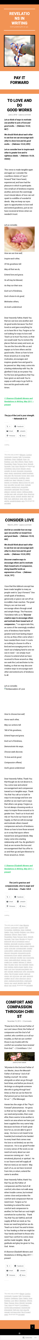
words (14, 985)
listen (6, 969)
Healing (6, 932)
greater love (8, 480)
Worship (22, 466)
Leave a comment (25, 115)
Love (12, 462)
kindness (15, 482)
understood (15, 499)
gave (28, 475)
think (5, 499)
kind (5, 967)
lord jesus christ (15, 1312)
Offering (21, 462)
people (21, 974)
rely (11, 976)
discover (7, 953)
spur (11, 983)
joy (11, 482)
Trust (13, 466)
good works (14, 478)
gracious (23, 960)
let (29, 482)
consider (7, 471)
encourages (28, 471)
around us (21, 944)
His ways (11, 965)
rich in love (15, 976)
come (6, 948)
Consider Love (19, 520)
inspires (6, 482)
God (24, 958)
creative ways (18, 951)
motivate (28, 485)
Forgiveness (26, 457)
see (21, 976)
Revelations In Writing (19, 18)
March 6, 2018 (12, 525)
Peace (26, 462)
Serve (25, 464)
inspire (27, 480)
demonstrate (27, 951)
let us (30, 967)
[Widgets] (32, 1327)
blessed (23, 469)
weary (30, 499)
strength (18, 496)
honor (16, 965)
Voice (17, 466)
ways (25, 499)
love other (11, 485)
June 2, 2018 (12, 115)
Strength (30, 464)
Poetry (31, 462)
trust (9, 499)
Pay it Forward (24, 489)
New (16, 462)
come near (12, 948)
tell (32, 496)
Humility (16, 932)
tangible (24, 496)
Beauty (22, 1294)
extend (20, 955)
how (20, 965)
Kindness (7, 462)
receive (6, 976)
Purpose (20, 464)
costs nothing (8, 951)
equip (6, 473)
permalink (7, 503)
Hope (25, 459)
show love (31, 494)
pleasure (7, 492)
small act (7, 496)
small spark (28, 981)
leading (26, 967)
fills (12, 475)
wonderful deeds (15, 501)
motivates (7, 487)
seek (14, 494)
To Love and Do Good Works (19, 105)
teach (29, 496)
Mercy (32, 932)
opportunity (8, 489)
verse (21, 499)
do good (13, 471)
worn (23, 501)
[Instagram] (19, 1333)
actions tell (7, 941)
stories (13, 496)
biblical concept (14, 946)
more (22, 485)
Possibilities (8, 464)
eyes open (7, 475)
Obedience (7, 934)
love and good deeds (22, 969)
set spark (20, 494)
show (25, 494)
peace (6, 1314)
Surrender (7, 466)
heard (14, 480)
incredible (25, 965)
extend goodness (27, 473)
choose (31, 946)
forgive (23, 475)
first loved (17, 475)
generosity (13, 958)
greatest (15, 962)
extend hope (27, 955)
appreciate (14, 944)
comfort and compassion (12, 1307)
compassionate (21, 948)
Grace (14, 459)
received (13, 492)
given (32, 475)
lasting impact (18, 967)
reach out (27, 974)
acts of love (16, 469)
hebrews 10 (21, 480)
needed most (15, 487)
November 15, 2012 (14, 1021)
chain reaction (24, 946)
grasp (29, 960)
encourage (20, 471)
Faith (20, 457)
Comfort (29, 455)
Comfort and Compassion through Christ (19, 1009)
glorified (19, 958)
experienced (17, 473)
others (6, 974)
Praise (15, 464)
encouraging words (24, 953)
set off (12, 978)
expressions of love (10, 955)
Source (6, 983)
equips (11, 473)
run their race (8, 494)
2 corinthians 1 (24, 1305)
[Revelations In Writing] (19, 51)
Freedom (7, 1298)
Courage (15, 457)
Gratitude (19, 459)
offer (24, 971)
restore (19, 492)
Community (8, 457)
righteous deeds (27, 492)
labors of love (23, 482)
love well (17, 485)
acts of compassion (18, 941)
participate (15, 489)
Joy (28, 459)
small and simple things (16, 981)
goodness (22, 478)
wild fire (6, 501)
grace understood (14, 960)
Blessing (22, 455)
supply (15, 983)
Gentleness (7, 459)
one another (24, 487)
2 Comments (27, 1021)
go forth (7, 478)
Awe (21, 925)
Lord (32, 482)
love (5, 485)
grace (27, 478)
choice (28, 469)
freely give (16, 1310)
